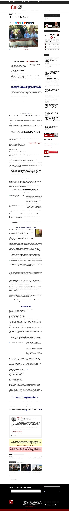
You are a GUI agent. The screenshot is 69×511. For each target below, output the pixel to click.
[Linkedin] (22, 23)
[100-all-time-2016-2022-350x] (52, 491)
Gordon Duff (12, 406)
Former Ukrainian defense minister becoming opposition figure (51, 127)
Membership (32, 1)
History (18, 10)
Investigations (24, 10)
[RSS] (51, 3)
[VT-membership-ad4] (52, 27)
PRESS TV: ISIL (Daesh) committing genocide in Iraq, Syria (16, 458)
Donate (29, 1)
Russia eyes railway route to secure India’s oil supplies (52, 66)
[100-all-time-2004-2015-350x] (52, 487)
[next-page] (11, 475)
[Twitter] (54, 3)
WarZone (13, 13)
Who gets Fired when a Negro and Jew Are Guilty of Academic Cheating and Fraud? (52, 90)
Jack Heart (57, 143)
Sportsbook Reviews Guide (20, 510)
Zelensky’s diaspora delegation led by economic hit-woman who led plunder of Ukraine (25, 473)
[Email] (27, 23)
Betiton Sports (26, 510)
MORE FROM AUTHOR (20, 462)
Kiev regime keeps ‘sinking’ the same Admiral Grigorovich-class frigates (52, 113)
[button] (58, 10)
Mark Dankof (52, 144)
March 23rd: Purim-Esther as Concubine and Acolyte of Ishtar (35, 458)
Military (32, 10)
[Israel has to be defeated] (14, 467)
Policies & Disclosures (24, 445)
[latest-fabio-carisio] (51, 136)
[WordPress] (57, 3)
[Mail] (46, 3)
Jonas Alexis (49, 141)
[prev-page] (10, 475)
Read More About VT (35, 504)
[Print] (29, 23)
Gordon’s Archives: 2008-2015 (17, 431)
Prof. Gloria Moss (47, 144)
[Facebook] (45, 3)
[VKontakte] (55, 3)
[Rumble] (49, 3)
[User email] (15, 435)
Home (10, 13)
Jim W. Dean (24, 96)
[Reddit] (48, 3)
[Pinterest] (18, 23)
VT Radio (48, 10)
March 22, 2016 (28, 113)
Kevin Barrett (54, 141)
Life (29, 10)
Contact (45, 1)
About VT (21, 1)
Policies (26, 1)
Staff (24, 1)
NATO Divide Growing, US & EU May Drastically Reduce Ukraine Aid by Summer (37, 473)
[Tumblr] (31, 23)
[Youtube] (59, 3)
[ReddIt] (25, 23)
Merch (39, 1)
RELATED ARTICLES (13, 462)
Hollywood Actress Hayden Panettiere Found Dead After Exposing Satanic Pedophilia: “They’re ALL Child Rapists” (52, 73)
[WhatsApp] (20, 23)
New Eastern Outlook (31, 61)
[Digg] (33, 23)
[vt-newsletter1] (51, 153)
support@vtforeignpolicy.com (30, 506)
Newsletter (36, 1)
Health (14, 10)
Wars (36, 10)
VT (24, 409)
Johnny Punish (53, 147)
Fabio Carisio (53, 143)
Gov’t (11, 10)
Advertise (42, 1)
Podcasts (44, 10)
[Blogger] (43, 3)
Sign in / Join (18, 1)
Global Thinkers (47, 156)
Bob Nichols (50, 145)
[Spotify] (52, 3)
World (40, 10)
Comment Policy (31, 445)
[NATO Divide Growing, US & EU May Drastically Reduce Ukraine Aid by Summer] (37, 467)
